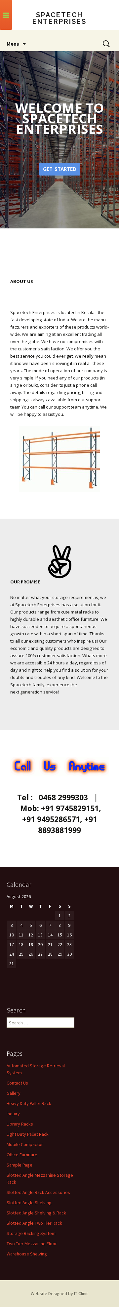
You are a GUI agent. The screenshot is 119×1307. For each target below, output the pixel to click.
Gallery (13, 1093)
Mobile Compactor (25, 1144)
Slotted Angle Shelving (29, 1203)
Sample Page (19, 1165)
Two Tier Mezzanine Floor (32, 1244)
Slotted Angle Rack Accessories (38, 1192)
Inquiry (13, 1114)
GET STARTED (59, 169)
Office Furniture (22, 1155)
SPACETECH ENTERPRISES (59, 18)
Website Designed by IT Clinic (60, 1293)
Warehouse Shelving (27, 1254)
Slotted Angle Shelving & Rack (36, 1213)
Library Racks (20, 1124)
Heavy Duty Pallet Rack (29, 1103)
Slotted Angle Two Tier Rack (34, 1223)
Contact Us (17, 1083)
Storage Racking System (31, 1233)
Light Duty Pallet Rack (28, 1134)
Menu (13, 43)
